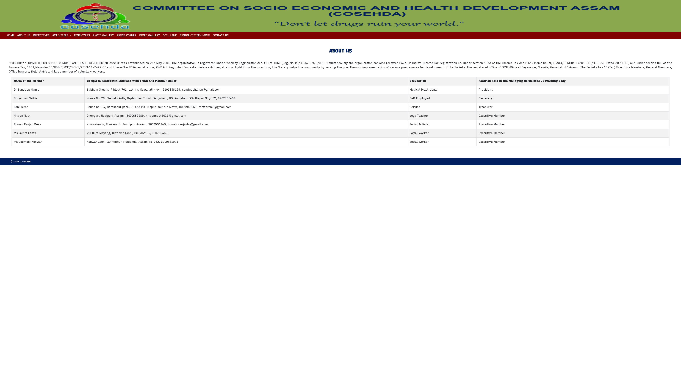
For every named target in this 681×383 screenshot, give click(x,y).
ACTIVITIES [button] (60, 35)
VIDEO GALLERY (149, 35)
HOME (11, 35)
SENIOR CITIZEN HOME (195, 35)
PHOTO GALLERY (103, 35)
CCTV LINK (170, 35)
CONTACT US (221, 35)
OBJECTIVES (41, 35)
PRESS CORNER (126, 35)
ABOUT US (23, 35)
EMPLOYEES (82, 35)
